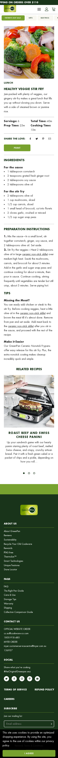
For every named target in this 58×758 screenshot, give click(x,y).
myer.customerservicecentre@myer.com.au (25, 646)
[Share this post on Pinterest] (43, 138)
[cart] (53, 9)
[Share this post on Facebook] (30, 138)
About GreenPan (12, 531)
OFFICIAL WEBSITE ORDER (17, 629)
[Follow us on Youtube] (37, 678)
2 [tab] (29, 473)
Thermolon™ (10, 557)
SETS (31, 18)
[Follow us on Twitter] (6, 678)
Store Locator (10, 569)
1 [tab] (24, 473)
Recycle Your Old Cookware (18, 544)
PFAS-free (8, 552)
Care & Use (9, 595)
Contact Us (12, 621)
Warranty (8, 603)
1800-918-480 (12, 637)
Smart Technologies (13, 561)
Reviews (8, 535)
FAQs (7, 579)
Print (17, 147)
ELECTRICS (45, 18)
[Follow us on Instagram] (21, 678)
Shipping (8, 608)
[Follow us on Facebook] (14, 678)
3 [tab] (34, 473)
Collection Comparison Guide (18, 612)
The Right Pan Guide (14, 591)
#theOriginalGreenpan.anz (17, 671)
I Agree (29, 753)
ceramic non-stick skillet (35, 254)
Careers (9, 699)
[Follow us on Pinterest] (29, 678)
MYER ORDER (10, 642)
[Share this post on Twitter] (36, 138)
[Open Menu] (39, 9)
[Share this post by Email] (49, 138)
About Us (10, 523)
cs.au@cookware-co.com (16, 633)
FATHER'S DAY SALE (13, 18)
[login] (46, 9)
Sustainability (10, 540)
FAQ (6, 586)
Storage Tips (10, 599)
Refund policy (44, 689)
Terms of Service (15, 689)
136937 (8, 650)
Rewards (8, 548)
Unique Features (12, 565)
